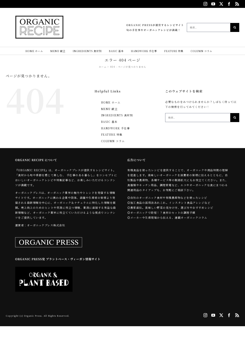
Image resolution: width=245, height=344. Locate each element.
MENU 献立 (109, 109)
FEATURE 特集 (111, 134)
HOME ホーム (111, 102)
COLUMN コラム (113, 141)
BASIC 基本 (109, 122)
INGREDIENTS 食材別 (117, 115)
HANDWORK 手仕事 (115, 128)
